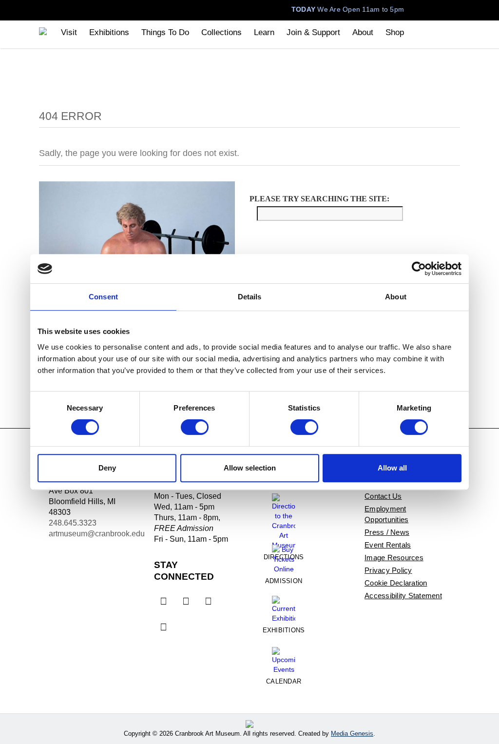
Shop (394, 32)
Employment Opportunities (386, 514)
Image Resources (394, 557)
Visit (69, 32)
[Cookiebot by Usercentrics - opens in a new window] (418, 268)
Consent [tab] (103, 297)
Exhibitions (109, 32)
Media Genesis (352, 733)
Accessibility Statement (403, 595)
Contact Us (383, 496)
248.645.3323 (72, 523)
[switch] (195, 427)
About (362, 32)
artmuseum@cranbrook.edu (97, 533)
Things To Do (165, 32)
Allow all (392, 468)
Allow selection (250, 468)
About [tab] (395, 297)
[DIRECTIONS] (283, 517)
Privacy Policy (388, 570)
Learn (264, 32)
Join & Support (313, 32)
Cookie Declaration (396, 583)
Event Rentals (388, 545)
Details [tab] (250, 297)
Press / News (387, 532)
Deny (107, 468)
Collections (221, 32)
